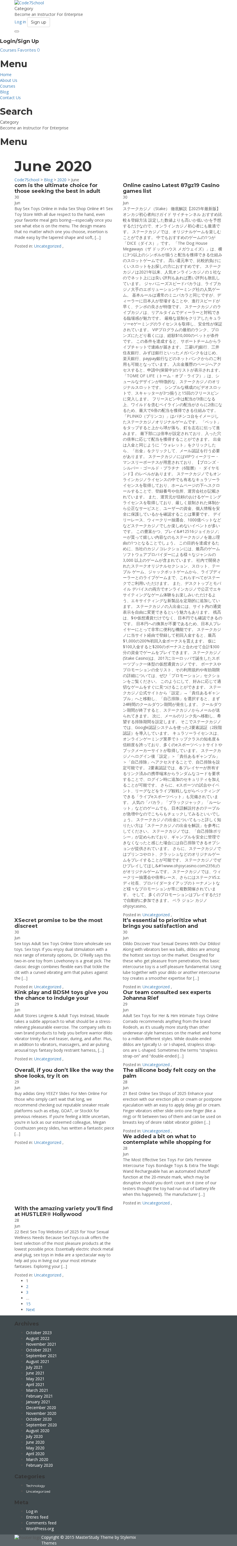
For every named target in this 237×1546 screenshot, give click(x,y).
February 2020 (39, 1465)
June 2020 (35, 1442)
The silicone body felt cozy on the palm (169, 1073)
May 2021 (35, 1378)
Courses (8, 50)
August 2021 (37, 1361)
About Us (8, 80)
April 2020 (35, 1453)
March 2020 (37, 1459)
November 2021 (41, 1344)
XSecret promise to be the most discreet (58, 923)
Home (6, 74)
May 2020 (35, 1448)
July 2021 (34, 1367)
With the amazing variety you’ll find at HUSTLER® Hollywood (63, 1211)
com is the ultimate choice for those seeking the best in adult (57, 188)
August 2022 (37, 1338)
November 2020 (41, 1413)
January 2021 (38, 1401)
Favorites (28, 50)
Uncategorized (47, 246)
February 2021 (39, 1396)
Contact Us (10, 97)
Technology (35, 1485)
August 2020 (37, 1430)
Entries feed (37, 1517)
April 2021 (35, 1384)
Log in (32, 1511)
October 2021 (39, 1350)
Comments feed (41, 1523)
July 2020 (34, 1436)
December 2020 (41, 1407)
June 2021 (35, 1373)
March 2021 (37, 1390)
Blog (4, 92)
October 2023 (39, 1332)
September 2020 (41, 1425)
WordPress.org (40, 1528)
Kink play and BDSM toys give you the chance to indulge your (61, 995)
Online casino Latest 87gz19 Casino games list (171, 188)
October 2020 (39, 1419)
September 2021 (41, 1355)
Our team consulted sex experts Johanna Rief (167, 995)
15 (28, 1303)
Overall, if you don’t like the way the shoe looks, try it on (64, 1073)
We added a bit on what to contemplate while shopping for (167, 1139)
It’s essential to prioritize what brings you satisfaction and (165, 923)
